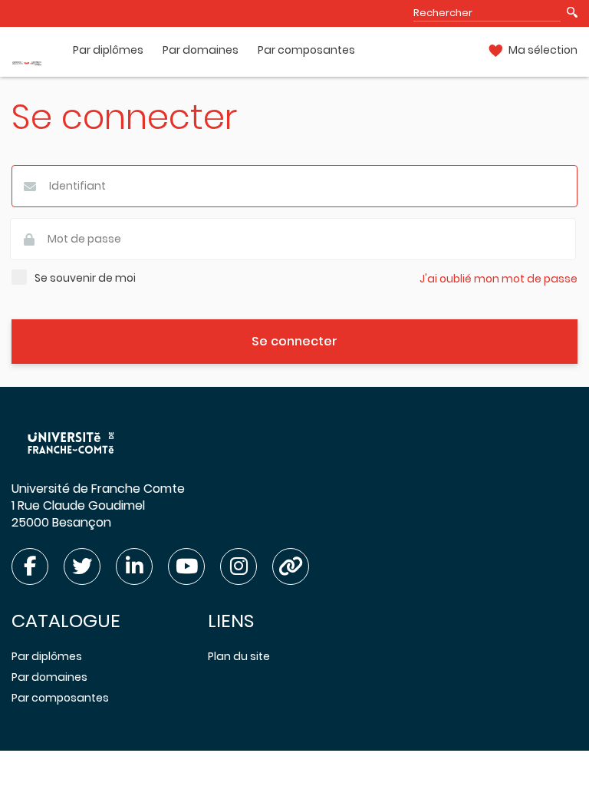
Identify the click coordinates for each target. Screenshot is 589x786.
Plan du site (239, 656)
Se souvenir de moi (85, 278)
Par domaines (201, 50)
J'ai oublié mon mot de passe (498, 279)
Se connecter (294, 341)
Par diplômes (108, 50)
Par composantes (306, 50)
